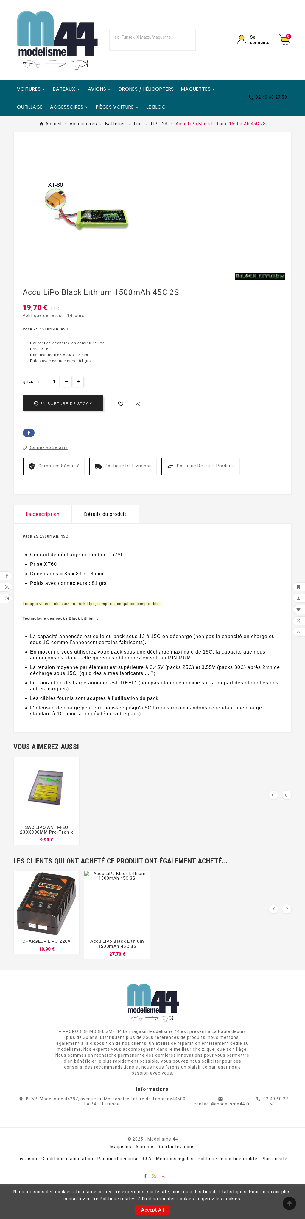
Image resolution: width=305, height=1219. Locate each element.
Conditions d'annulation (67, 1158)
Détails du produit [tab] (105, 514)
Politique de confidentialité (227, 1158)
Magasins (120, 1146)
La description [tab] (43, 514)
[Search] (183, 40)
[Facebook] (145, 1176)
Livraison (27, 1158)
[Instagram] (163, 1176)
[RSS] (154, 1176)
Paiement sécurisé (118, 1158)
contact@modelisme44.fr (222, 1104)
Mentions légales (175, 1158)
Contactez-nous (177, 1146)
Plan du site (274, 1158)
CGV (147, 1158)
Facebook (29, 433)
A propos (145, 1146)
